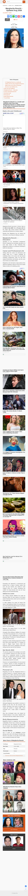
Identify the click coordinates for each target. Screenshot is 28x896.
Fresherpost (5, 5)
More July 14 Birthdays (14, 815)
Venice (12, 27)
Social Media (7, 97)
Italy (16, 27)
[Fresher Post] (4, 2)
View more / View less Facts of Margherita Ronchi (14, 755)
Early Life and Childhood (9, 88)
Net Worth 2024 (7, 93)
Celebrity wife (11, 5)
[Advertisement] (14, 64)
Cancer (14, 848)
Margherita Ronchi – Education (11, 90)
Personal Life (7, 94)
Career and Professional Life (10, 91)
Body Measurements (8, 96)
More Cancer (14, 835)
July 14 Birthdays (14, 829)
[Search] (24, 2)
